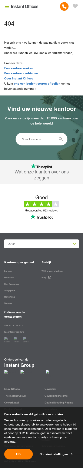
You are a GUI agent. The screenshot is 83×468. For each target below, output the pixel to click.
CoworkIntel (11, 402)
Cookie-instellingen (54, 454)
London (8, 271)
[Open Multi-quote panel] (75, 6)
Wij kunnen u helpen (52, 271)
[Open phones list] (64, 6)
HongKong (9, 296)
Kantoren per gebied (19, 262)
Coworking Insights (56, 395)
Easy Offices (12, 388)
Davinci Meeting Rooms (58, 402)
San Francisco (11, 284)
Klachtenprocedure (14, 331)
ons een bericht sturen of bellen (37, 83)
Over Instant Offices (18, 78)
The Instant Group (15, 395)
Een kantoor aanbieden (21, 73)
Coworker (50, 388)
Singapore (9, 290)
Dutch (12, 243)
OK (18, 454)
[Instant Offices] (24, 6)
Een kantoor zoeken (18, 68)
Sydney (8, 303)
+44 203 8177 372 (13, 325)
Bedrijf (46, 262)
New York (9, 277)
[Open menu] (7, 6)
